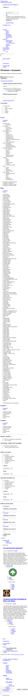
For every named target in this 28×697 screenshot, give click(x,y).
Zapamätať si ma (9, 16)
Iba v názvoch (8, 440)
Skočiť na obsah (4, 1)
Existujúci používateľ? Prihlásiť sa (11, 4)
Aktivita (5, 39)
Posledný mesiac (8, 459)
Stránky (6, 112)
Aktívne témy (12, 43)
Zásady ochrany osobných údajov (10, 651)
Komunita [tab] (5, 120)
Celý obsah (7, 105)
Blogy (7, 33)
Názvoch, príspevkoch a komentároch (13, 439)
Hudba (15, 550)
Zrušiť (5, 535)
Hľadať (7, 44)
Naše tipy (8, 45)
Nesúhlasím (24, 689)
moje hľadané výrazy (11, 445)
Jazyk (4, 646)
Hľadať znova (3, 78)
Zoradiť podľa (6, 540)
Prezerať (5, 29)
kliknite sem (7, 690)
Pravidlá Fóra (9, 35)
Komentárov (6, 506)
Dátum (7, 541)
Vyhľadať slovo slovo (14, 90)
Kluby (7, 30)
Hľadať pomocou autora (8, 100)
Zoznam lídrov (9, 36)
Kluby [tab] (4, 121)
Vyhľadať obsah (7, 534)
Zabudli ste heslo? (10, 22)
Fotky (6, 110)
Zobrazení (5, 526)
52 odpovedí (8, 620)
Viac (7, 38)
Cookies (5, 652)
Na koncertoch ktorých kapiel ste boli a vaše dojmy (14, 600)
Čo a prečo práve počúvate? (13, 548)
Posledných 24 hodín (9, 456)
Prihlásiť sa (9, 20)
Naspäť (7, 665)
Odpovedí (5, 513)
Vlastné (6, 463)
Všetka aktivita (9, 40)
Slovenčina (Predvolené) (11, 648)
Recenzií (5, 519)
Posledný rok (8, 461)
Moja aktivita (9, 41)
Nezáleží (7, 454)
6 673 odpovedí (9, 566)
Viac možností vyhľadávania (7, 80)
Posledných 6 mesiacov (10, 460)
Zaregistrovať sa (6, 25)
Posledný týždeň (8, 457)
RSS (4, 638)
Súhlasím (19, 689)
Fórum (7, 32)
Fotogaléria (8, 34)
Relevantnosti (9, 542)
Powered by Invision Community (18, 654)
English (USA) (9, 649)
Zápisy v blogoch (8, 108)
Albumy (6, 111)
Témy (6, 107)
